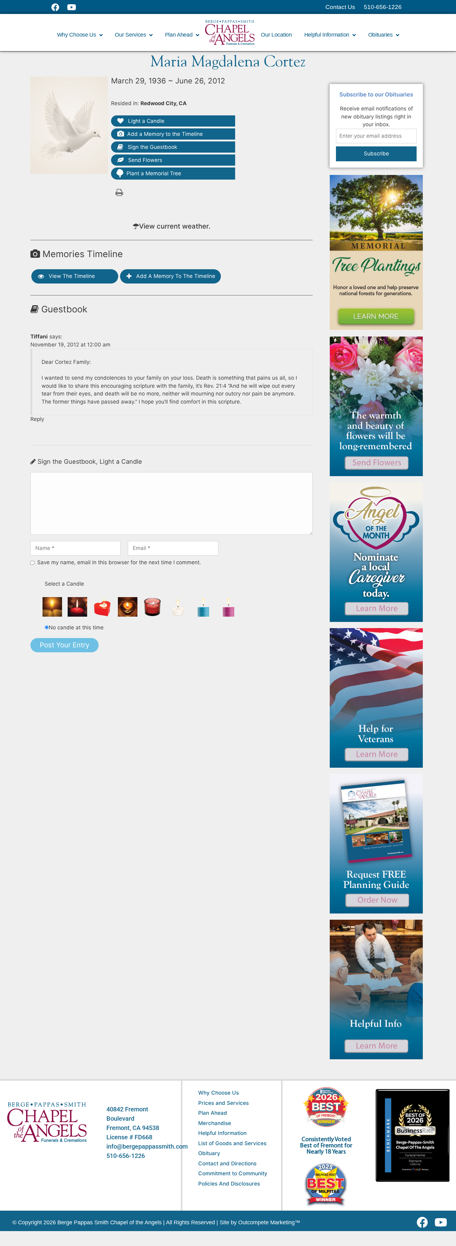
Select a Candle (64, 584)
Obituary (209, 1153)
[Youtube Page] (75, 7)
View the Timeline (71, 276)
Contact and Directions (227, 1163)
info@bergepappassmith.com (147, 1146)
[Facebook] (423, 1222)
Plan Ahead (212, 1113)
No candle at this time (76, 627)
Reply (37, 419)
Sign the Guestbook (151, 147)
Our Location (276, 35)
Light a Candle (145, 121)
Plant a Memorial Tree (154, 173)
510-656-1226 (125, 1155)
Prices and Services (223, 1103)
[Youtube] (443, 1222)
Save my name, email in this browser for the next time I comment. (119, 562)
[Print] (119, 192)
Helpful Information (222, 1133)
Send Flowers (144, 160)
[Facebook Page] (59, 7)
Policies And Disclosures (229, 1184)
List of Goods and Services (232, 1143)
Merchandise (214, 1123)
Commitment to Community (232, 1173)
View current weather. (174, 226)
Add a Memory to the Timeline (165, 134)
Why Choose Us (218, 1093)
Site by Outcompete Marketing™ (260, 1222)
